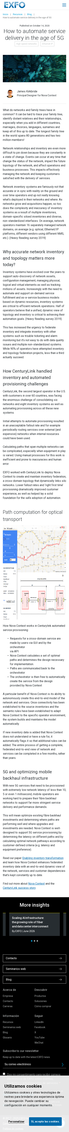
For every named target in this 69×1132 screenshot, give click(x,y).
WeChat (38, 1042)
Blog (29, 14)
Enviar (62, 1064)
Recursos (17, 14)
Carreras (8, 1006)
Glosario (7, 1037)
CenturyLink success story (19, 888)
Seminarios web (12, 1027)
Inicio (5, 14)
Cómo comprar (42, 1006)
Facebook (39, 1027)
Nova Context (36, 883)
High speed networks (26, 44)
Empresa (8, 996)
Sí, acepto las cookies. (45, 1121)
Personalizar (16, 1121)
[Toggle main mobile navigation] (64, 5)
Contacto (8, 1001)
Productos (40, 996)
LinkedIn (39, 1022)
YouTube (39, 1037)
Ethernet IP (47, 44)
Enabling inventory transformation (43, 858)
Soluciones (40, 1001)
